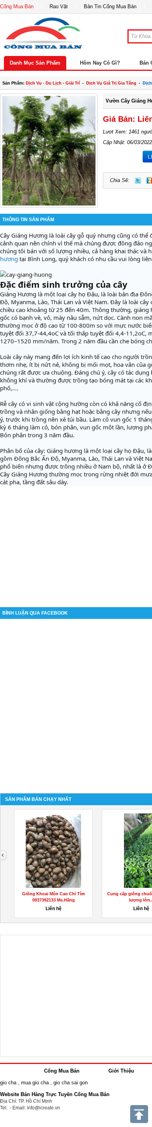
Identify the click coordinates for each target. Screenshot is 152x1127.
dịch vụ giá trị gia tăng (111, 83)
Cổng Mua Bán (17, 6)
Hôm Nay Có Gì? (100, 63)
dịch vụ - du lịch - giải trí (53, 83)
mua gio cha (35, 1083)
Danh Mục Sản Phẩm (35, 63)
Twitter (138, 180)
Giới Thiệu (121, 1071)
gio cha (8, 1083)
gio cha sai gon (70, 1083)
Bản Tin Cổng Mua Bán (110, 6)
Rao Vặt (58, 6)
